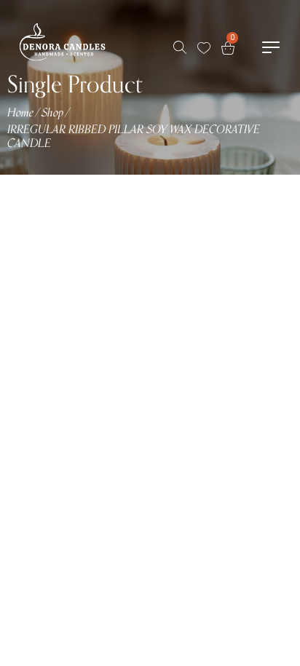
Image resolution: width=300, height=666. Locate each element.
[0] (227, 48)
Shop (52, 113)
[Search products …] (179, 47)
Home (20, 113)
